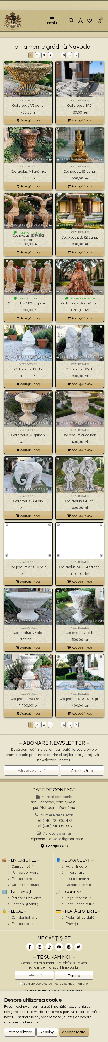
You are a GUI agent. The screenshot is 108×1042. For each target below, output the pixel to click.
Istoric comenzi (77, 879)
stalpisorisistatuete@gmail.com (55, 839)
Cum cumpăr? (23, 866)
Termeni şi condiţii (25, 904)
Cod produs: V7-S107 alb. (28, 567)
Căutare (67, 20)
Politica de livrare (25, 872)
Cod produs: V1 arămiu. (28, 171)
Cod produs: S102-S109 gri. (80, 699)
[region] (54, 1016)
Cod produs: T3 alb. (28, 369)
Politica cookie (23, 924)
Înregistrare (75, 872)
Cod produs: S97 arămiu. (79, 303)
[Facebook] (30, 947)
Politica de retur (24, 879)
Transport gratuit (30, 232)
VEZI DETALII (28, 100)
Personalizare (20, 1032)
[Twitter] (78, 947)
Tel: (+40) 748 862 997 (54, 826)
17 (70, 55)
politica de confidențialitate (68, 984)
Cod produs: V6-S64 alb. (28, 699)
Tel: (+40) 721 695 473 (54, 821)
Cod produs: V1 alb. (80, 633)
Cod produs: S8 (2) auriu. (80, 237)
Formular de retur (80, 904)
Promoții (72, 924)
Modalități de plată (80, 917)
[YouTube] (59, 947)
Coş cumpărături (78, 898)
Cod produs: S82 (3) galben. (28, 303)
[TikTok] (49, 947)
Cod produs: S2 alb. (80, 369)
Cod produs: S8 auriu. (80, 171)
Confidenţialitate (24, 917)
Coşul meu (101, 19)
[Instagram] (40, 947)
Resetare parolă (78, 885)
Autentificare (76, 866)
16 (63, 55)
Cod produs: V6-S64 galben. (79, 567)
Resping (47, 1032)
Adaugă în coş (30, 120)
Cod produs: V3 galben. (28, 435)
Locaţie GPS (56, 846)
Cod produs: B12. (79, 105)
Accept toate (74, 1032)
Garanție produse (25, 885)
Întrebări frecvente (27, 898)
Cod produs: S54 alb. (28, 501)
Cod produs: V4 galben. (80, 435)
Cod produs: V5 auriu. (28, 105)
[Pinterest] (69, 947)
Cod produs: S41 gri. (79, 501)
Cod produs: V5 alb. (28, 633)
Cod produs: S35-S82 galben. (28, 238)
